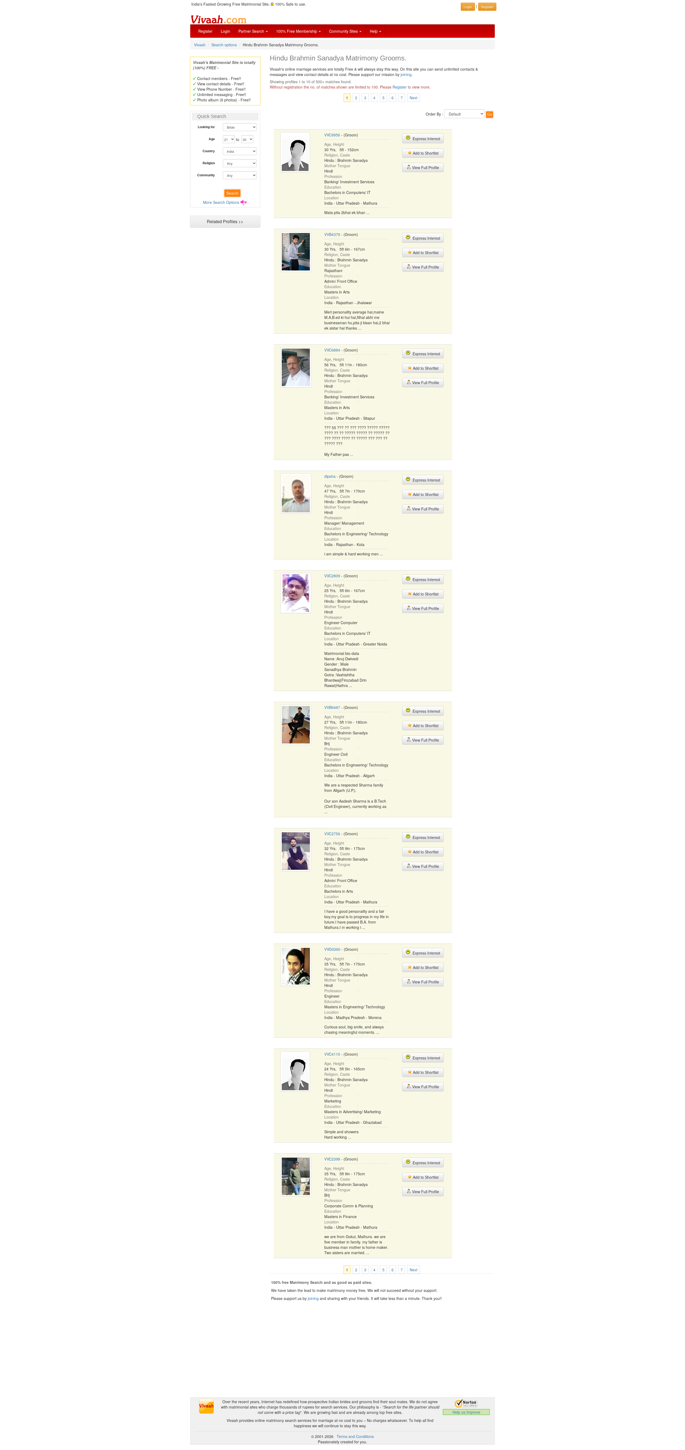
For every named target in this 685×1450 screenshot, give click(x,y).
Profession (333, 176)
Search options (224, 44)
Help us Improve (466, 1412)
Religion (209, 163)
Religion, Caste (337, 155)
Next (413, 97)
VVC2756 (332, 833)
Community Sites (344, 31)
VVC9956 (332, 135)
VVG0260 (332, 949)
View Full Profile (425, 167)
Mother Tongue (337, 165)
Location (331, 197)
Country (209, 150)
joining (406, 74)
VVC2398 (332, 1159)
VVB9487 (332, 707)
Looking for (206, 126)
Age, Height (334, 144)
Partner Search (251, 31)
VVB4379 (332, 234)
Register (205, 31)
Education (332, 187)
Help (374, 31)
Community (206, 175)
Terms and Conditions (355, 1436)
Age (212, 138)
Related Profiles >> (225, 221)
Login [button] (468, 6)
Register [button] (487, 6)
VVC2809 (332, 575)
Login (225, 31)
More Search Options (221, 202)
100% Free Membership (297, 31)
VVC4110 (332, 1054)
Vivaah (200, 44)
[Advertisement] (225, 333)
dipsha (330, 476)
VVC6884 (332, 350)
